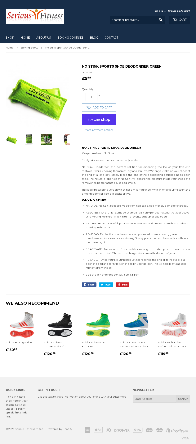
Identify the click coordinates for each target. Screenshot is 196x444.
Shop (10, 37)
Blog (94, 37)
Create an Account (179, 11)
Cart (182, 19)
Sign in (158, 11)
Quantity (88, 89)
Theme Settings (15, 404)
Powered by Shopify (59, 428)
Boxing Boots (29, 47)
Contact (111, 37)
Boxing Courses (70, 37)
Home (25, 37)
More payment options (99, 129)
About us (43, 37)
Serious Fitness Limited (29, 428)
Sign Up (183, 398)
